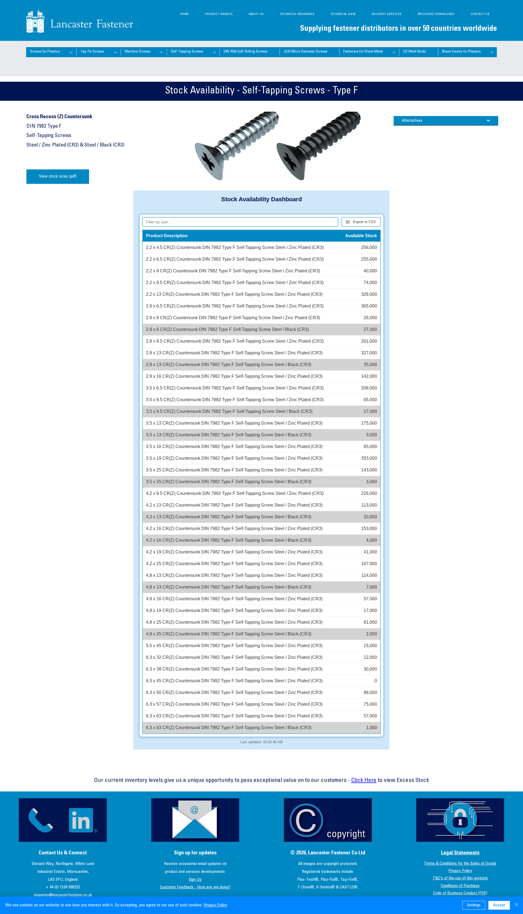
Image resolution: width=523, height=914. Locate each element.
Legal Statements (460, 853)
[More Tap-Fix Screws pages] (115, 52)
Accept (499, 905)
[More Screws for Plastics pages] (71, 52)
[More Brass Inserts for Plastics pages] (491, 52)
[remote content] (261, 470)
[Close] (516, 905)
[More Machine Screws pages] (161, 52)
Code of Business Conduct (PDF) (460, 893)
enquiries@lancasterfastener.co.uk (63, 895)
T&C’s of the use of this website (460, 878)
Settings (474, 905)
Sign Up (195, 880)
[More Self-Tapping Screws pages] (214, 52)
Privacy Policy (460, 871)
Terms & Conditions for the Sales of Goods (460, 863)
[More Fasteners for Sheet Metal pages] (394, 52)
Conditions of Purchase (460, 886)
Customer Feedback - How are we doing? (195, 887)
